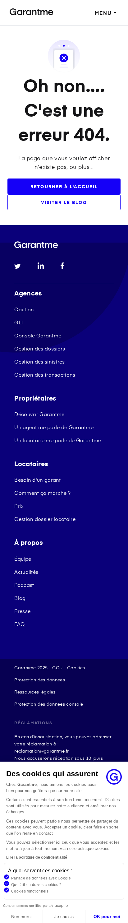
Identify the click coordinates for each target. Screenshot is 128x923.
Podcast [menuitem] (24, 584)
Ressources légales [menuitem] (34, 692)
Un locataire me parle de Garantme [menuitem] (57, 440)
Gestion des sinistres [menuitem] (39, 361)
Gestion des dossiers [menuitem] (39, 348)
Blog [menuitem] (19, 597)
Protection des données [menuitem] (39, 680)
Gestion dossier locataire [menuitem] (44, 518)
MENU (103, 12)
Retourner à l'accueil (64, 186)
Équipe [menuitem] (22, 558)
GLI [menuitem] (18, 322)
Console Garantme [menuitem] (37, 335)
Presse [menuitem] (22, 610)
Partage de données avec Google (41, 878)
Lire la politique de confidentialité (36, 857)
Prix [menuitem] (19, 505)
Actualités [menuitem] (26, 571)
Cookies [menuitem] (76, 667)
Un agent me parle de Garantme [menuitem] (54, 427)
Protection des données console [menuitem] (48, 704)
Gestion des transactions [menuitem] (44, 374)
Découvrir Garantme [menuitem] (39, 413)
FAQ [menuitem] (19, 623)
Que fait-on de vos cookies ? (36, 885)
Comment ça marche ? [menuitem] (42, 492)
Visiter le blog (64, 202)
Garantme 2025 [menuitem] (31, 667)
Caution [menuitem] (24, 309)
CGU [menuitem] (57, 667)
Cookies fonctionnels (29, 891)
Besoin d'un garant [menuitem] (37, 479)
